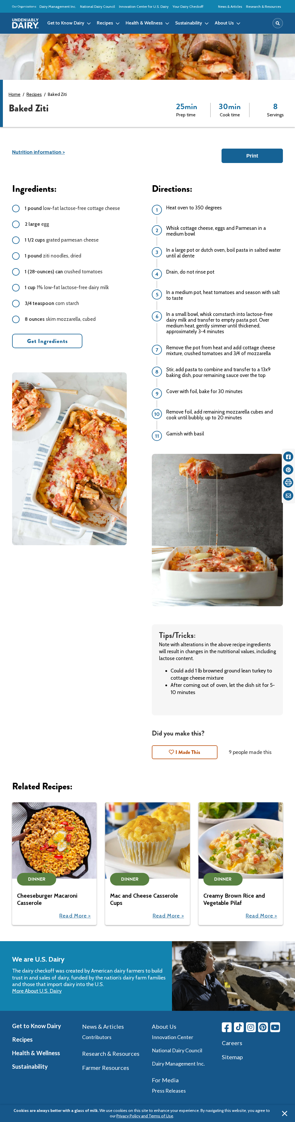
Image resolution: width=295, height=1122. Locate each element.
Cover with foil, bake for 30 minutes (204, 391)
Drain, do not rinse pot (190, 272)
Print (252, 156)
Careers (232, 1042)
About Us (164, 1026)
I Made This (187, 752)
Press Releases (169, 1090)
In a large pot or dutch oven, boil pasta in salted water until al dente (223, 253)
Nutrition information (36, 152)
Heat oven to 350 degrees (194, 208)
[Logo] (25, 23)
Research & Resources (263, 6)
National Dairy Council (97, 6)
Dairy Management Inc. (57, 6)
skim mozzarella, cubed (60, 319)
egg (37, 224)
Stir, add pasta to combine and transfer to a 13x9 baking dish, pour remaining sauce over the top (218, 372)
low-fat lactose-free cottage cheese (72, 208)
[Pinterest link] (263, 1027)
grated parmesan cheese (62, 240)
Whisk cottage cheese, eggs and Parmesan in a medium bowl (216, 231)
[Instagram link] (251, 1027)
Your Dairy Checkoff (188, 6)
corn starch (52, 303)
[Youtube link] (275, 1027)
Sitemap (232, 1056)
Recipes (34, 94)
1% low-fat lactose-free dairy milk (67, 287)
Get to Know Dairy (36, 1025)
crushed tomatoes (64, 271)
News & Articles (230, 6)
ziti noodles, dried (53, 256)
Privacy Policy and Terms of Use (144, 1116)
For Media (165, 1079)
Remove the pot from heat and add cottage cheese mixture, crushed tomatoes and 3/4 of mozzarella (220, 350)
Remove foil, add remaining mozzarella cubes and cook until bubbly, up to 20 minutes (219, 414)
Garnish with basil (185, 434)
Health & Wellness (36, 1052)
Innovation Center (172, 1037)
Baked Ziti (57, 94)
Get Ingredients (47, 341)
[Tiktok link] (239, 1027)
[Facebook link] (227, 1027)
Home (14, 94)
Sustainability (30, 1066)
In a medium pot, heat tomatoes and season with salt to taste (223, 295)
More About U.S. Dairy (37, 991)
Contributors (96, 1037)
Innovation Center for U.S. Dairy (144, 6)
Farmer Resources (105, 1067)
